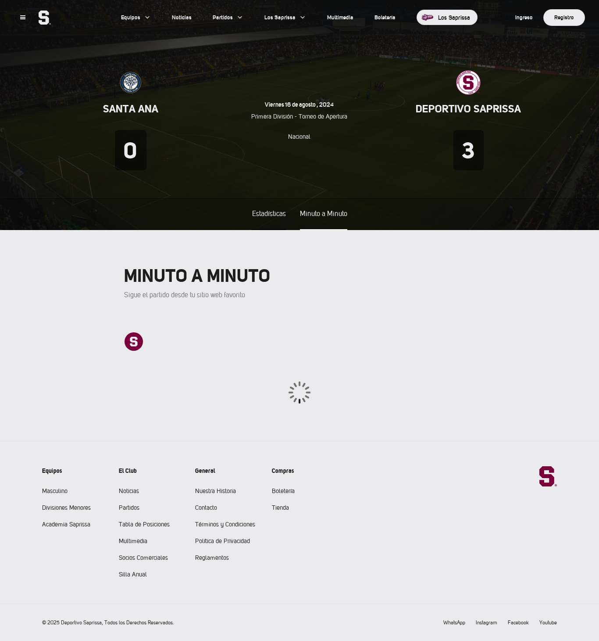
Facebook (518, 622)
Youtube (548, 622)
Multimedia (133, 540)
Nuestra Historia (215, 490)
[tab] (269, 214)
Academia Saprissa (66, 524)
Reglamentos (212, 557)
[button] (23, 17)
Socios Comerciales (143, 557)
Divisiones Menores (66, 507)
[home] (45, 18)
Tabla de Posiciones (144, 524)
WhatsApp (454, 622)
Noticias (129, 490)
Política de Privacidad (222, 540)
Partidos (129, 507)
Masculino (55, 490)
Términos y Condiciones (225, 524)
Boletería (283, 490)
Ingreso (524, 17)
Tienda (280, 507)
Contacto (206, 507)
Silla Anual (133, 574)
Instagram (486, 622)
